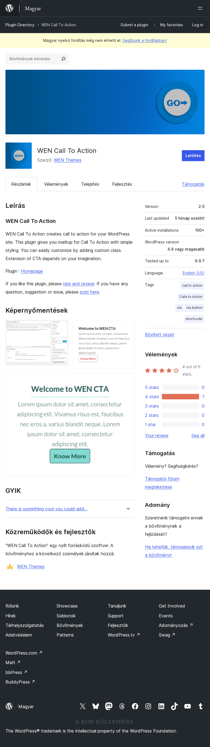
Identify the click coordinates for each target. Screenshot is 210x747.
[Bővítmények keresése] (63, 58)
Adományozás (176, 625)
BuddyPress (20, 682)
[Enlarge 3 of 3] (127, 380)
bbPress (16, 672)
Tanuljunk (117, 606)
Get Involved (172, 606)
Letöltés (193, 155)
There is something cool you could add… (46, 508)
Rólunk (12, 606)
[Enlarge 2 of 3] (127, 327)
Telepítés (90, 184)
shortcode (193, 319)
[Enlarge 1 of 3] (60, 327)
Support (116, 615)
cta (179, 308)
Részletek (21, 184)
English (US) (194, 273)
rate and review (78, 283)
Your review (156, 435)
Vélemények (56, 184)
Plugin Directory (19, 24)
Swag (167, 635)
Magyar (26, 706)
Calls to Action (190, 297)
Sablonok (66, 615)
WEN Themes (67, 160)
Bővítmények (70, 625)
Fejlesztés (122, 184)
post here (89, 292)
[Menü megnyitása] (201, 8)
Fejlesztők (118, 625)
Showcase (67, 606)
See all (198, 435)
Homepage (32, 271)
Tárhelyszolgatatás (24, 625)
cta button (194, 308)
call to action (192, 285)
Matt (13, 662)
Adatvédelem (18, 635)
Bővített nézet (159, 334)
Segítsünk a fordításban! (144, 40)
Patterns (65, 635)
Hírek (10, 615)
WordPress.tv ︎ (124, 635)
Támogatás (193, 184)
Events (166, 615)
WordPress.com (24, 653)
